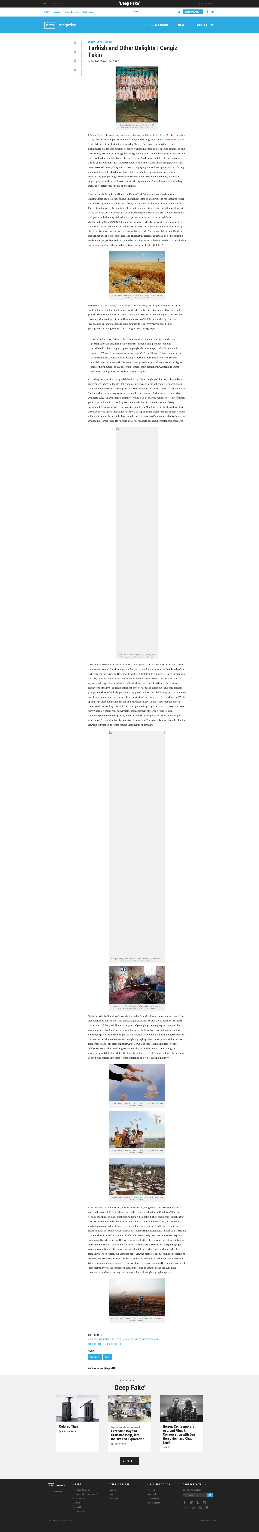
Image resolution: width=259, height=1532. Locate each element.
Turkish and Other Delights (100, 42)
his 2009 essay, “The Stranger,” (116, 305)
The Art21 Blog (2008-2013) (85, 1494)
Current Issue (157, 25)
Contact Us (77, 1507)
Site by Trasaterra (67, 1520)
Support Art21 (193, 11)
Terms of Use (215, 1520)
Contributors (71, 12)
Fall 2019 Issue (125, 1381)
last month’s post (143, 135)
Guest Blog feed (153, 1503)
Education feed (152, 1498)
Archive (76, 1503)
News (182, 25)
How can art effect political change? (110, 1339)
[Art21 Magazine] (60, 22)
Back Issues (89, 12)
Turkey (107, 1357)
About (57, 12)
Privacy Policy (204, 1520)
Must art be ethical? (147, 1339)
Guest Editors (79, 1498)
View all (129, 1461)
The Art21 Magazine (81, 1490)
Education (204, 25)
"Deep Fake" (129, 3)
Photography (94, 1357)
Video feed (151, 1494)
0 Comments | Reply (100, 1368)
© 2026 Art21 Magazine (51, 1520)
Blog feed (150, 1490)
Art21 (46, 12)
